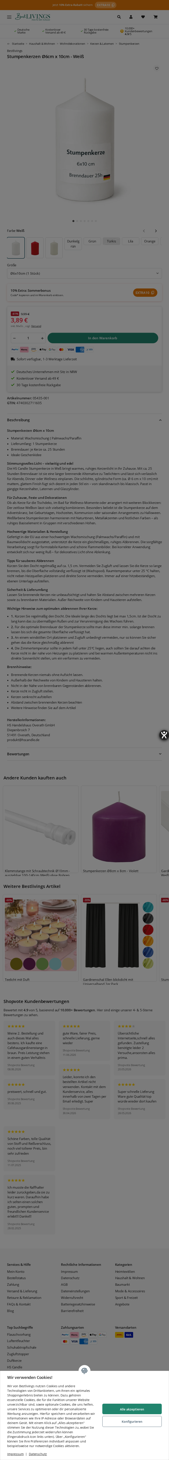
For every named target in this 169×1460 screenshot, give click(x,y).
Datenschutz (38, 1454)
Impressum (15, 1454)
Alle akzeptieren (132, 1409)
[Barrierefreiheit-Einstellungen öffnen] (164, 735)
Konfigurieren (132, 1421)
